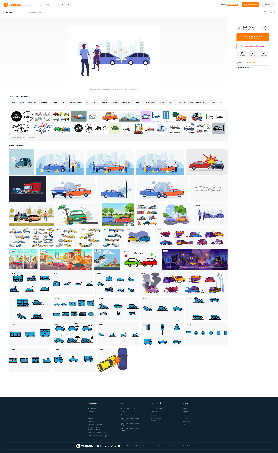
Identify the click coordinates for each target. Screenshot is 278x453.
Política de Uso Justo (193, 446)
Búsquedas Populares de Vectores (130, 419)
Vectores (28, 5)
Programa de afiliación (129, 415)
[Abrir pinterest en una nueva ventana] (108, 446)
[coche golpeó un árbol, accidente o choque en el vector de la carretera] (78, 214)
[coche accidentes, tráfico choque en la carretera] (183, 283)
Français (186, 421)
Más (69, 5)
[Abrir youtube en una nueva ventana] (119, 446)
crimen (44, 102)
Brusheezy (92, 408)
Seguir (265, 29)
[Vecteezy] (12, 5)
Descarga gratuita (253, 37)
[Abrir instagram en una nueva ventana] (101, 446)
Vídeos (48, 5)
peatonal (182, 102)
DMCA (123, 412)
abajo (138, 102)
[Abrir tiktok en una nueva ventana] (112, 446)
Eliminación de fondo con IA (98, 433)
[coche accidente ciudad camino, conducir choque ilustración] (195, 259)
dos (87, 102)
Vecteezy (91, 412)
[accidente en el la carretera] (141, 259)
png (95, 102)
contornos (32, 102)
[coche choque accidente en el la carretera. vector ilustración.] (207, 162)
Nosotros (154, 415)
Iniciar (267, 5)
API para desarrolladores (97, 424)
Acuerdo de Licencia (128, 408)
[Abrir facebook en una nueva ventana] (98, 446)
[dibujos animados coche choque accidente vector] (112, 360)
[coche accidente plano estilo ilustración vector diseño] (211, 214)
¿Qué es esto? (253, 62)
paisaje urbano (76, 102)
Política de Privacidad (178, 446)
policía (104, 102)
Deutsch (186, 418)
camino (114, 102)
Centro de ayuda (157, 408)
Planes (223, 5)
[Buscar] (265, 12)
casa (63, 102)
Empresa (91, 418)
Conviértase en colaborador (156, 419)
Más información (243, 68)
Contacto (154, 412)
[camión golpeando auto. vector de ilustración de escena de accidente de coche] (27, 189)
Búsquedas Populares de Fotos (130, 424)
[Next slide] (224, 102)
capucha (212, 102)
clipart (13, 102)
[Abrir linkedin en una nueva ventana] (105, 446)
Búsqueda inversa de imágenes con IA (95, 428)
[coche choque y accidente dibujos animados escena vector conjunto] (191, 237)
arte (22, 102)
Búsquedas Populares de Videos (130, 429)
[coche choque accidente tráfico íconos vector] (19, 237)
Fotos (39, 5)
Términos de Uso (164, 446)
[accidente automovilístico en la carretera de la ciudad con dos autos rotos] (66, 259)
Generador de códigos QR (97, 436)
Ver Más (219, 128)
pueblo (171, 102)
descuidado (126, 102)
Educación (91, 421)
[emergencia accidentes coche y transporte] (29, 283)
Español (185, 412)
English (185, 408)
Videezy (91, 415)
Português (186, 415)
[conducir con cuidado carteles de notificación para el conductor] (23, 259)
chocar (161, 102)
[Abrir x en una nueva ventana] (115, 446)
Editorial (59, 5)
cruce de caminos (197, 102)
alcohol (54, 102)
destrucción (149, 102)
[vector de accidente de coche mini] (21, 162)
